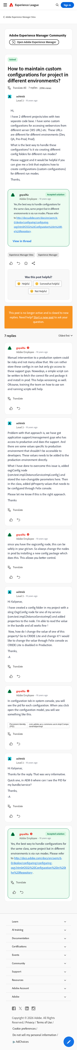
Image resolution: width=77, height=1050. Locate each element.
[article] (38, 378)
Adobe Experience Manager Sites (21, 17)
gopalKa (24, 194)
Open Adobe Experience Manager (36, 42)
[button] (19, 88)
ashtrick (20, 96)
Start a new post (44, 317)
